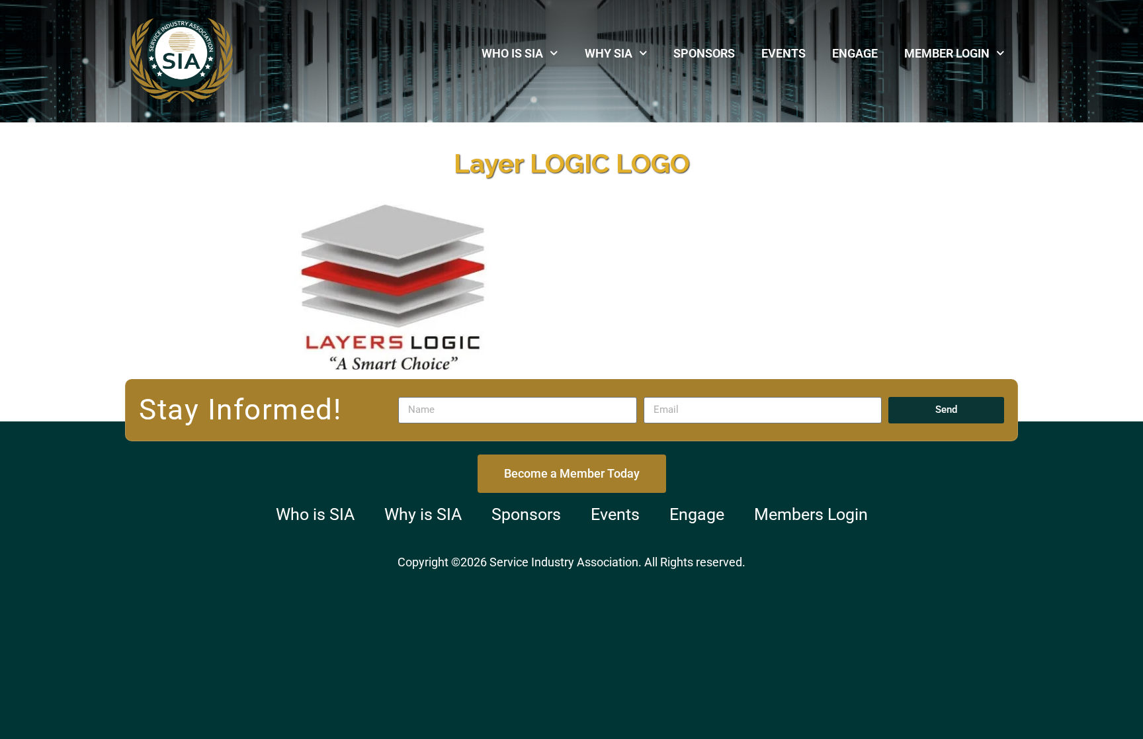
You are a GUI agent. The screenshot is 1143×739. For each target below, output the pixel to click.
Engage (855, 53)
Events (783, 53)
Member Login (947, 53)
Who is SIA (512, 53)
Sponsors (704, 53)
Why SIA (608, 53)
